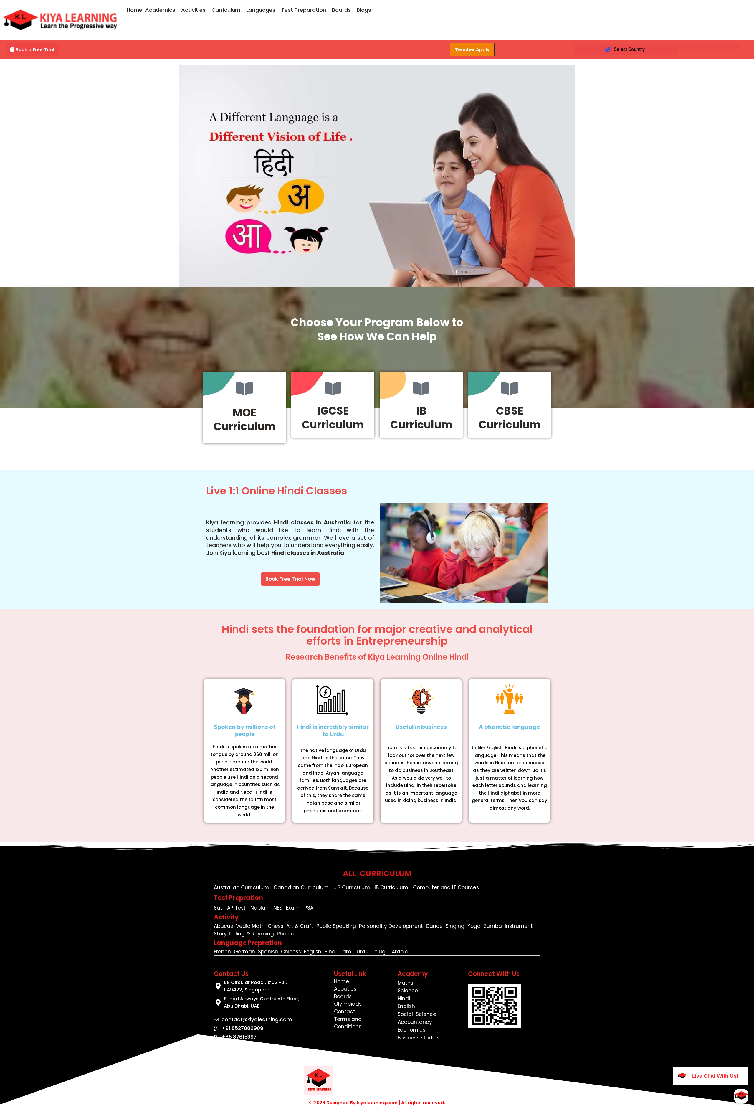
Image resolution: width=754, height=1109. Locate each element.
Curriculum (225, 10)
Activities (193, 10)
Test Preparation (303, 10)
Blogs (364, 10)
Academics (160, 10)
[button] (162, 10)
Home (134, 10)
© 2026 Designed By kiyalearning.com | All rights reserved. (377, 1103)
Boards (341, 10)
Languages (260, 10)
